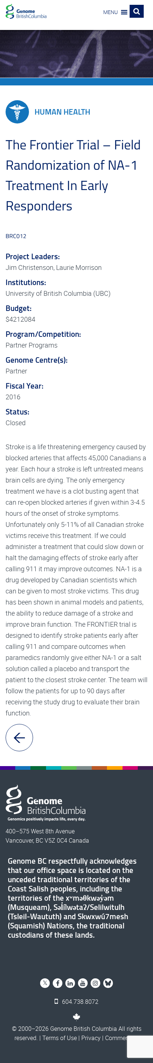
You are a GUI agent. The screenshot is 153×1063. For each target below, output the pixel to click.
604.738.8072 (79, 1002)
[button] (110, 12)
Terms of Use (59, 1038)
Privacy (91, 1038)
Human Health (62, 111)
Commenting (122, 1038)
